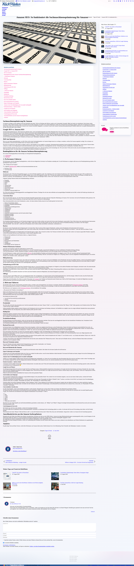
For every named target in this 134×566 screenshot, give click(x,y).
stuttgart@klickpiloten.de (39, 1)
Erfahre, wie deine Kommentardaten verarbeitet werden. (42, 546)
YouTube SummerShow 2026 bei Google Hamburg (71, 482)
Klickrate (6, 78)
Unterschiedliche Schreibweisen (11, 112)
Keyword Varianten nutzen (10, 99)
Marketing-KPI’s (13, 166)
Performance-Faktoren (78, 284)
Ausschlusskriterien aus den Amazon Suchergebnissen (16, 115)
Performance (8, 155)
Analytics (6, 117)
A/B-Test (29, 253)
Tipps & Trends (48, 430)
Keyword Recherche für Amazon (11, 101)
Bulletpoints (6, 94)
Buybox (5, 81)
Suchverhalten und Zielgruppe (10, 110)
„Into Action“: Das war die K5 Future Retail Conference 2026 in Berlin (115, 46)
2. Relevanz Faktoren (8, 90)
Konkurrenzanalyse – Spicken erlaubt (12, 106)
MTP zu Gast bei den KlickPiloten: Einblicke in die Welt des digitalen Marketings (27, 483)
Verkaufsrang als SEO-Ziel (10, 87)
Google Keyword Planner (9, 108)
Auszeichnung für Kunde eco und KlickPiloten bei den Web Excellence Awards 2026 (116, 51)
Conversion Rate (7, 79)
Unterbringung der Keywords (10, 113)
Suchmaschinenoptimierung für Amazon (13, 69)
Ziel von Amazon (8, 72)
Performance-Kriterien (25, 288)
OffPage (6, 88)
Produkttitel (6, 92)
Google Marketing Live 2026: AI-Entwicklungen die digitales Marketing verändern (116, 56)
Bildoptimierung (7, 85)
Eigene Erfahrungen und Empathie (11, 103)
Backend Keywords (8, 97)
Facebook (37, 279)
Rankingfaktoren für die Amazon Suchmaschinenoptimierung (17, 74)
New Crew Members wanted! (24, 1)
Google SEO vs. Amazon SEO (11, 71)
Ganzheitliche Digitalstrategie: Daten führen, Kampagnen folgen (74, 472)
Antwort (93, 511)
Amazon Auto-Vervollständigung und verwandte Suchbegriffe (17, 105)
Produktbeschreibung (8, 96)
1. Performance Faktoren (9, 76)
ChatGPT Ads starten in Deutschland (20, 472)
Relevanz (8, 156)
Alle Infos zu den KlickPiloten (19, 451)
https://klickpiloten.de (17, 448)
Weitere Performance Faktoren (10, 83)
